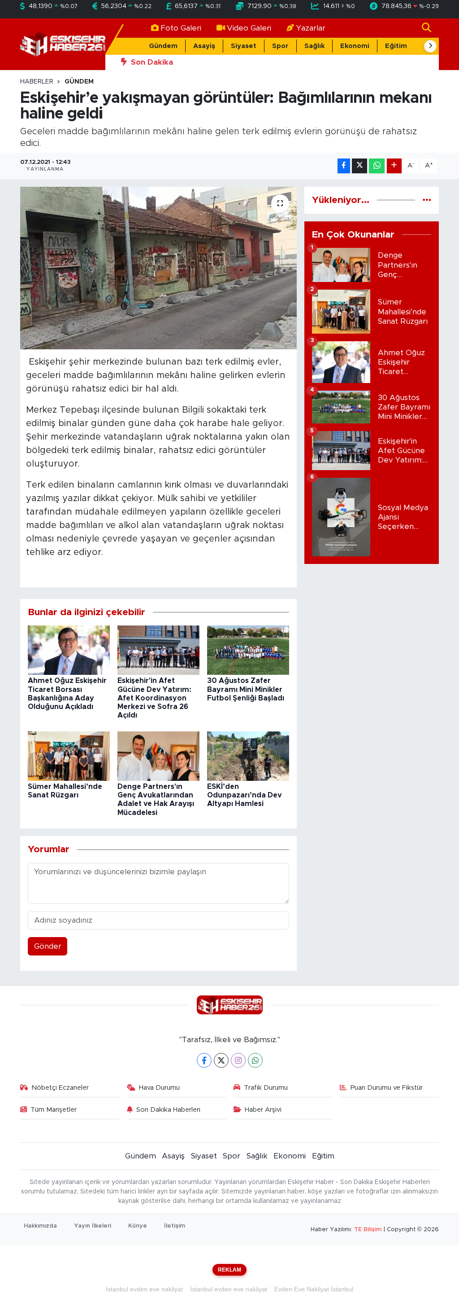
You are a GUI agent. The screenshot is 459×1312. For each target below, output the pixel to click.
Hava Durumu (159, 1087)
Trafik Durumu (266, 1087)
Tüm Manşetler (53, 1109)
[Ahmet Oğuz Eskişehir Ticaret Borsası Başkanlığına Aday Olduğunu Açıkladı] (69, 650)
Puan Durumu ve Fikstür (387, 1087)
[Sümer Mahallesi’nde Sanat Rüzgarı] (69, 755)
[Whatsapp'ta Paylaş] (377, 165)
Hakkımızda (40, 1226)
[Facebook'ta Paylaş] (344, 165)
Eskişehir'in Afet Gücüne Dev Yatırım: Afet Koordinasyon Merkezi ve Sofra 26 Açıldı (154, 698)
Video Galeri (249, 28)
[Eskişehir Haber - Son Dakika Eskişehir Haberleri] (62, 44)
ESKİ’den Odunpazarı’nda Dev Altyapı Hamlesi (244, 795)
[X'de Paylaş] (359, 165)
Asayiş (204, 46)
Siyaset (243, 46)
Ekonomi (354, 46)
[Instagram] (238, 1060)
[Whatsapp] (255, 1060)
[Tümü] (427, 200)
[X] (221, 1060)
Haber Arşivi (263, 1109)
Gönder (47, 946)
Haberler (36, 82)
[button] (430, 46)
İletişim (174, 1226)
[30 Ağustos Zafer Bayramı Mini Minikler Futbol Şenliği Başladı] (248, 650)
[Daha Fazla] (394, 165)
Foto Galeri (180, 28)
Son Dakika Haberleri (168, 1109)
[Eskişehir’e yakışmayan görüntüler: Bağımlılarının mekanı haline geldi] (158, 268)
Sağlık (314, 46)
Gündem (163, 46)
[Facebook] (204, 1060)
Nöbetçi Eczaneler (60, 1087)
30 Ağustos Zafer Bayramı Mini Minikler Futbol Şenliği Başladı (245, 689)
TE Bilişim (367, 1230)
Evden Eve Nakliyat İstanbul (313, 1289)
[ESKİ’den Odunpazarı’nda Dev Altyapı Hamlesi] (248, 755)
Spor (280, 46)
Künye (137, 1226)
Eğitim (396, 46)
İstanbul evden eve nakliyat (144, 1289)
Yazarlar (310, 28)
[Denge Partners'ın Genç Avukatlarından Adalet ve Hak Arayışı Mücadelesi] (158, 755)
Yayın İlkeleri (92, 1226)
